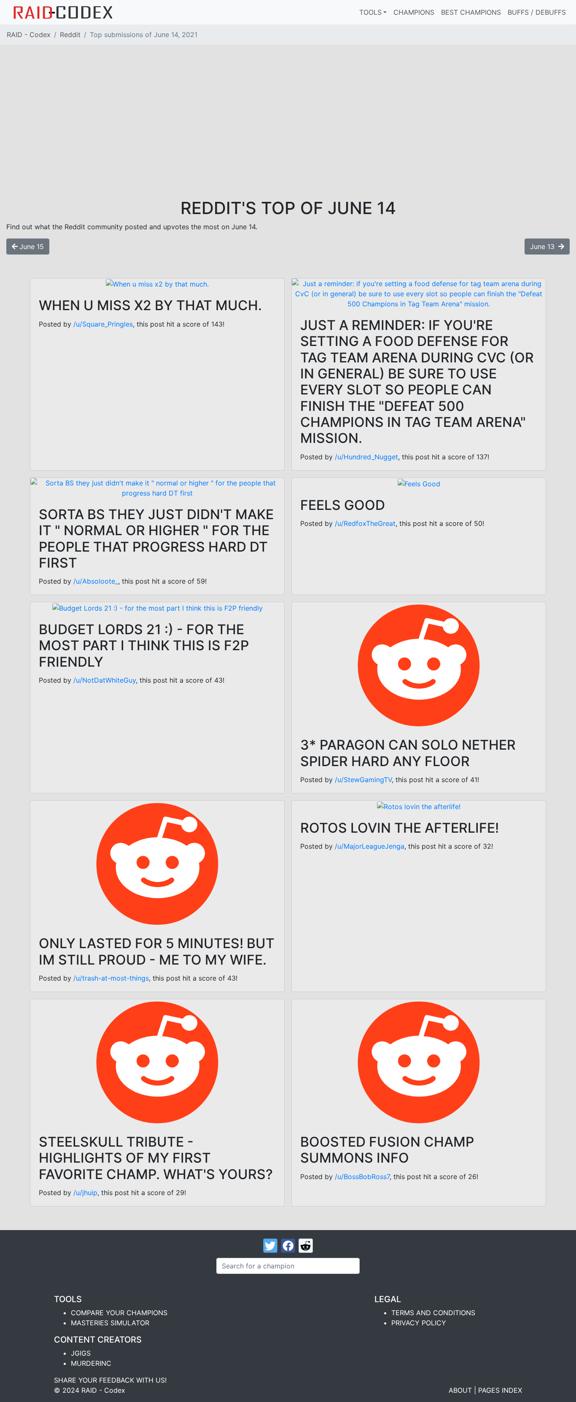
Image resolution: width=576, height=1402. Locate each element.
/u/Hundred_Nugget (366, 457)
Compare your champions (119, 1312)
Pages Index (500, 1390)
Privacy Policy (418, 1323)
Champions (413, 12)
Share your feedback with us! (110, 1380)
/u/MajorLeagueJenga (369, 846)
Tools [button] (370, 12)
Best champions (471, 12)
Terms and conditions (433, 1312)
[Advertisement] (288, 135)
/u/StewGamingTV (363, 779)
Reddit (70, 34)
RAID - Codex (29, 34)
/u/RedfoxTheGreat (365, 523)
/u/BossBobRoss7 (362, 1176)
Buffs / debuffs (537, 12)
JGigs (81, 1353)
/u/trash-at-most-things (111, 978)
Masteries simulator (110, 1323)
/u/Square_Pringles (103, 324)
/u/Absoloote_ (95, 581)
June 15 (31, 246)
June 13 (543, 246)
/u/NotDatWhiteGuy (104, 680)
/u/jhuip (85, 1192)
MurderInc (91, 1363)
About (460, 1390)
